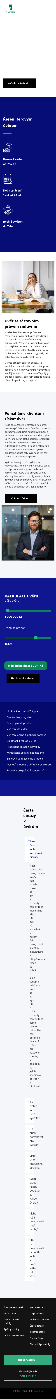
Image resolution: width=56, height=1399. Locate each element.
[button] (29, 849)
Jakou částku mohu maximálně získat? (36, 849)
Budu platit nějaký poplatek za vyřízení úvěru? (35, 1190)
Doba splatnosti (15, 628)
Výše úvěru (12, 600)
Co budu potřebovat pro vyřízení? (36, 1137)
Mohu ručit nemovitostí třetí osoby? (37, 1221)
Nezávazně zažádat (23, 678)
